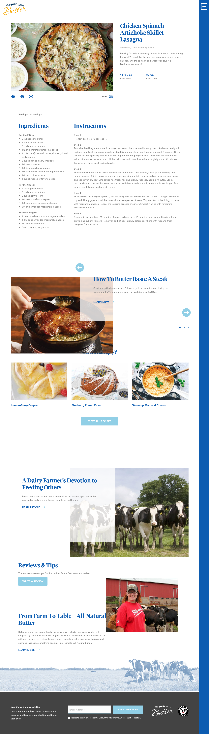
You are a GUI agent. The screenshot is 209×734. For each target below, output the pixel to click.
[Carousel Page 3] (188, 327)
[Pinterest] (22, 96)
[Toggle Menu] (204, 6)
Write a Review (33, 581)
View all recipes (99, 421)
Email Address (77, 709)
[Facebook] (13, 96)
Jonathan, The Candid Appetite (137, 47)
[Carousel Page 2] (184, 327)
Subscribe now (127, 709)
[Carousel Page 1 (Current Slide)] (180, 327)
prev (79, 267)
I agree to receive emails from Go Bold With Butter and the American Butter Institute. (106, 717)
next (186, 312)
